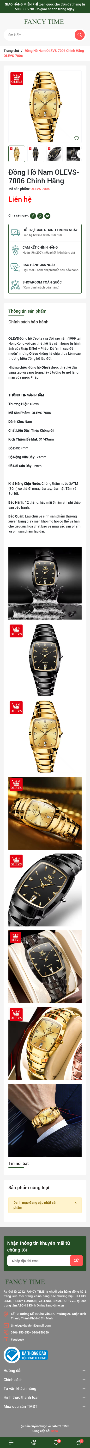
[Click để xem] (45, 107)
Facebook (17, 1339)
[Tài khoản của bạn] (11, 1442)
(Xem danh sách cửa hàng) (41, 287)
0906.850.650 (20, 1332)
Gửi (76, 1261)
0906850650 (40, 1332)
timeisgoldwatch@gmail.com (31, 1325)
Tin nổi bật (18, 1163)
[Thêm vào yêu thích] (76, 138)
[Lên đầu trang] (77, 1411)
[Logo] (45, 21)
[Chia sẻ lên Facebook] (33, 216)
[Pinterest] (40, 216)
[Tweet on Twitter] (47, 216)
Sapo (54, 1431)
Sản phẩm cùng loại (28, 1187)
